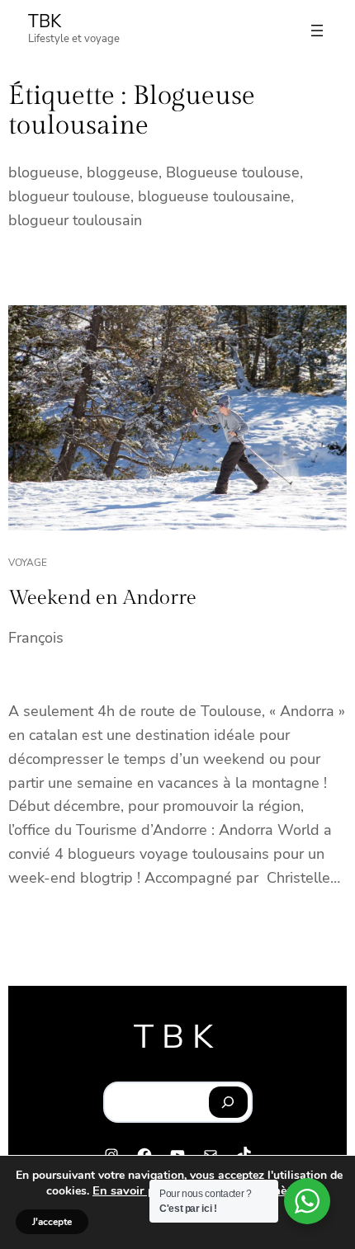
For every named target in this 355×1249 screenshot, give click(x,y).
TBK (44, 21)
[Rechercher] (228, 1102)
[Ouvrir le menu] (317, 30)
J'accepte (52, 1221)
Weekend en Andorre (102, 598)
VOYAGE (27, 562)
